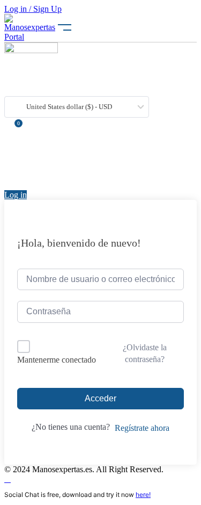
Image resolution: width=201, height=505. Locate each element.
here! (143, 494)
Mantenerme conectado (56, 359)
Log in (15, 194)
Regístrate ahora (142, 427)
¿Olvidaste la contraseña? (145, 353)
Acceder (100, 398)
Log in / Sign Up (33, 8)
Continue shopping (41, 172)
